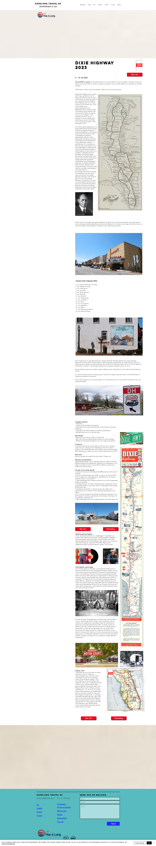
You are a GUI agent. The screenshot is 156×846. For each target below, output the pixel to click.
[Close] (154, 843)
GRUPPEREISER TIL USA (48, 7)
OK (149, 843)
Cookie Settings (139, 843)
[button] (118, 839)
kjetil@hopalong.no (48, 798)
